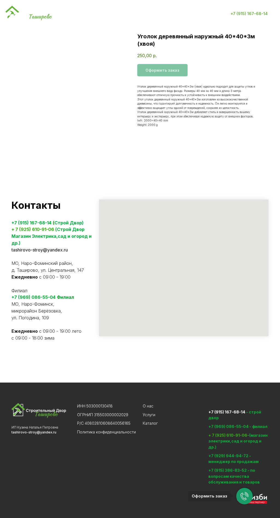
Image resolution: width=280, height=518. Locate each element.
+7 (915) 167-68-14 (31, 222)
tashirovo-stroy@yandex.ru (39, 250)
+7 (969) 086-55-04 (33, 297)
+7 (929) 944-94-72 (228, 455)
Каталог (123, 13)
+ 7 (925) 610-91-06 (32, 229)
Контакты (152, 13)
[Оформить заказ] (244, 496)
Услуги (98, 13)
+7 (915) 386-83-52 (227, 470)
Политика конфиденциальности (106, 432)
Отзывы (180, 13)
